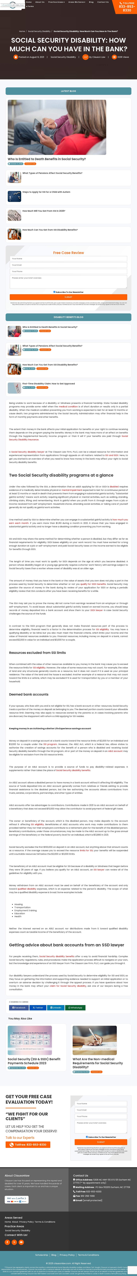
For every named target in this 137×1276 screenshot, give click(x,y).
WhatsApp (76, 1007)
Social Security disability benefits (73, 770)
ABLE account (115, 751)
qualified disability (27, 888)
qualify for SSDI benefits (93, 584)
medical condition (68, 406)
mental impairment (72, 490)
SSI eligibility (102, 629)
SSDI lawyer (96, 610)
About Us (39, 2)
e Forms (30, 6)
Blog (91, 2)
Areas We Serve (76, 2)
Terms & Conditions (45, 1221)
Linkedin (56, 1007)
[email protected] (92, 1200)
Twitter (39, 1007)
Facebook (19, 1007)
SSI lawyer (99, 869)
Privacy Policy (26, 1221)
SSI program (50, 744)
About (15, 1221)
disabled (114, 486)
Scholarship (41, 1255)
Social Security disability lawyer (28, 451)
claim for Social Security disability (68, 986)
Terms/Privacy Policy (118, 1274)
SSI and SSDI (111, 455)
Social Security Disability (63, 57)
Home (29, 2)
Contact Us (103, 2)
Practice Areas (56, 2)
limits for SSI (86, 850)
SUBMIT (68, 297)
